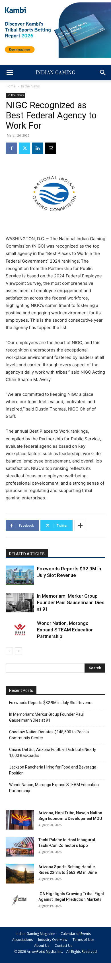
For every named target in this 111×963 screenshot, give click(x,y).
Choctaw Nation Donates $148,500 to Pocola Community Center (49, 735)
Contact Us (63, 945)
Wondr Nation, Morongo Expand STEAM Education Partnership (65, 629)
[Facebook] (11, 148)
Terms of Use (83, 939)
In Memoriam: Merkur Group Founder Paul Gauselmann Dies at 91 (70, 602)
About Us (41, 945)
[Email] (50, 148)
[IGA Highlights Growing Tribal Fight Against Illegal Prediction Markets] (20, 900)
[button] (10, 72)
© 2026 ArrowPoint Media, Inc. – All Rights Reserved (55, 951)
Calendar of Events (76, 933)
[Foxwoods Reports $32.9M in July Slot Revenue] (20, 575)
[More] (80, 525)
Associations (22, 939)
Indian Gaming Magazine (35, 933)
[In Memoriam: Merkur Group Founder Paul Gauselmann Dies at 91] (20, 602)
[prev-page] (9, 650)
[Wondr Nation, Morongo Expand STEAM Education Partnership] (20, 630)
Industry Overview (52, 939)
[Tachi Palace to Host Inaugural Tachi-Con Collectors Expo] (20, 847)
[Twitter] (24, 148)
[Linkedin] (37, 148)
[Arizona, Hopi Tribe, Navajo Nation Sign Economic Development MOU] (20, 820)
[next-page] (18, 650)
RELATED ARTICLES (27, 554)
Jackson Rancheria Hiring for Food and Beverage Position (52, 770)
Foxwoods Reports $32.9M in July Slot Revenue (51, 702)
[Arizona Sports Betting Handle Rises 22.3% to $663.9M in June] (20, 874)
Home (11, 86)
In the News (30, 86)
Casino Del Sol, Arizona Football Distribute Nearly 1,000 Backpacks (52, 752)
